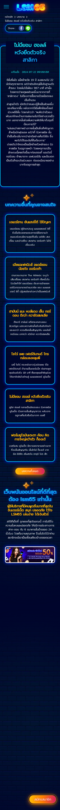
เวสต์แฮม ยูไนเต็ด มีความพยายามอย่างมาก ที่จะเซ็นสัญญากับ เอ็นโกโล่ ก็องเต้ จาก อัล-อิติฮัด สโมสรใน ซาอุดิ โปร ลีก (30, 450)
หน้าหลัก (9, 17)
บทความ (21, 17)
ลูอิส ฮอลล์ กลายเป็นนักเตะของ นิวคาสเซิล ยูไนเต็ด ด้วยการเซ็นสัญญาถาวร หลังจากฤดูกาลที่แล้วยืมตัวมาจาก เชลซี (30, 411)
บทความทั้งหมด (30, 471)
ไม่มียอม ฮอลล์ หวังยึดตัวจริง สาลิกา (23, 21)
